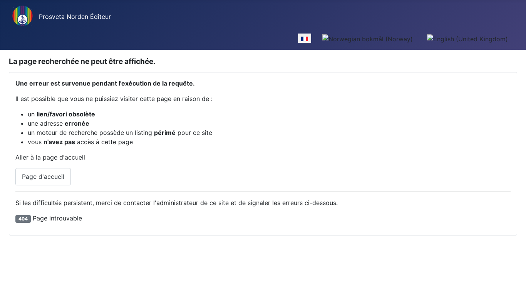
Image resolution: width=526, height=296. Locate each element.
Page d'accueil (43, 176)
